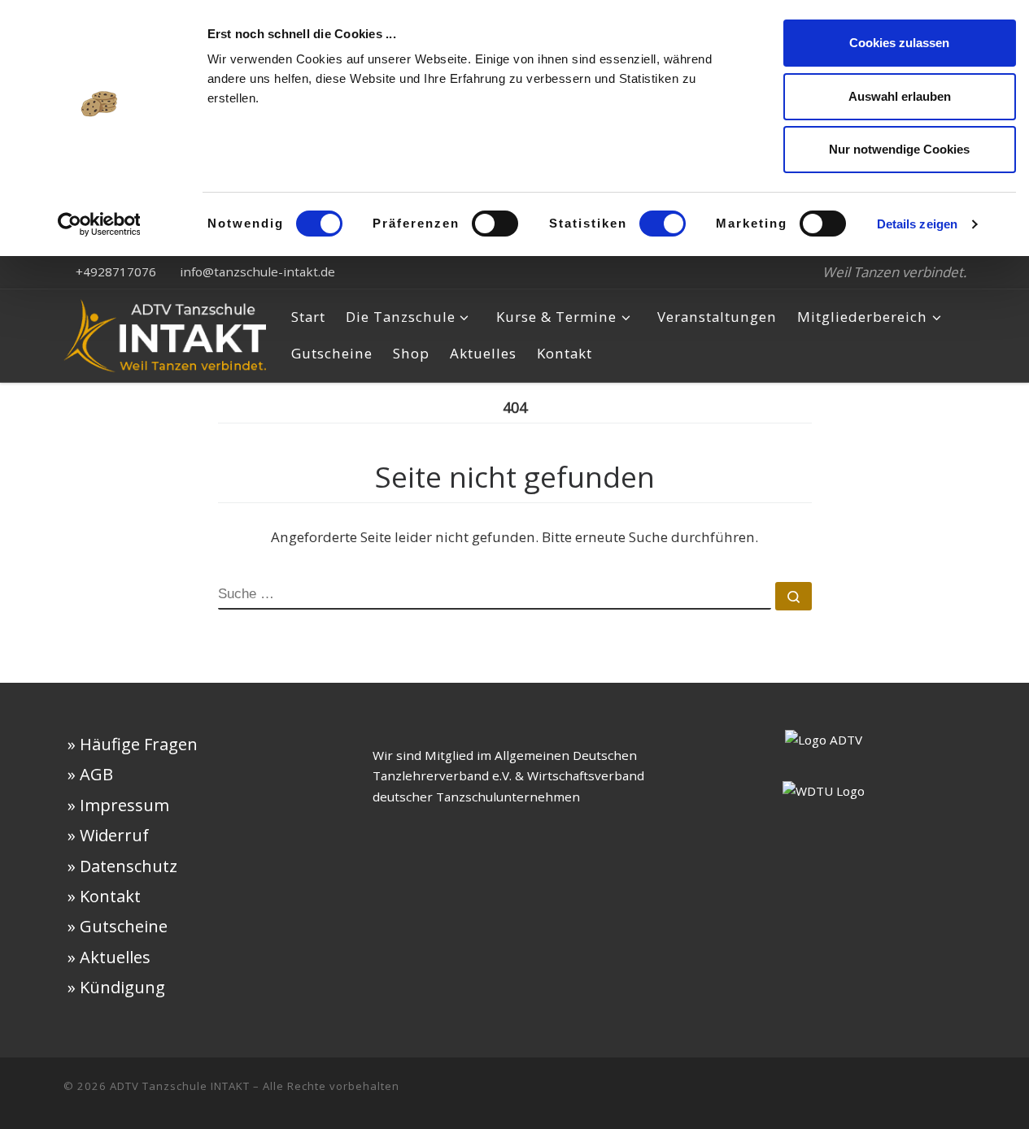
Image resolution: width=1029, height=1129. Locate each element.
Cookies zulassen (899, 43)
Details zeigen (917, 224)
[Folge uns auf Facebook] (882, 1093)
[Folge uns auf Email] (934, 1093)
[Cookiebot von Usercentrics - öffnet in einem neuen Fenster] (99, 224)
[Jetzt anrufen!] (960, 1093)
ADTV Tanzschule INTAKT (180, 1086)
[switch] (495, 224)
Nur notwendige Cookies (899, 149)
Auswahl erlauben (899, 96)
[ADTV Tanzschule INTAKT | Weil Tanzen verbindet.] (165, 331)
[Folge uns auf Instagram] (908, 1093)
